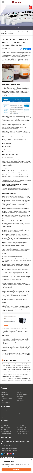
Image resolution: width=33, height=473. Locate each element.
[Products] (3, 2)
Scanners (3, 396)
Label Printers (19, 392)
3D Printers (19, 398)
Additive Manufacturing (7, 431)
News (29, 27)
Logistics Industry (5, 427)
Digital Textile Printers (6, 398)
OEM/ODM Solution (5, 429)
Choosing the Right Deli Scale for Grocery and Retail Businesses (16, 363)
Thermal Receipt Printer (7, 433)
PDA (2, 400)
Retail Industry (20, 425)
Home (2, 31)
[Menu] (30, 2)
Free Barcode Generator (22, 429)
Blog (16, 28)
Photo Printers (20, 400)
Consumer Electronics (21, 394)
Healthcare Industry (21, 427)
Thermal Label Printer (21, 433)
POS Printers (4, 392)
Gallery (17, 27)
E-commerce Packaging (22, 431)
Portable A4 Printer (5, 402)
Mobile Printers (4, 394)
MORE (29, 360)
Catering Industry (5, 425)
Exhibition (23, 27)
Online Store (19, 411)
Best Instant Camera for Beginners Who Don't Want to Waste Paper (16, 371)
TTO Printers (19, 396)
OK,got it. (16, 469)
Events (12, 27)
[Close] (31, 460)
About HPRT (5, 27)
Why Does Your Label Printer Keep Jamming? (11, 376)
